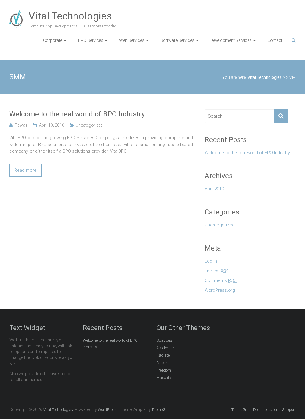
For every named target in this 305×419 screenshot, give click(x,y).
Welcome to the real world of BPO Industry (77, 114)
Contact (274, 40)
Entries (216, 271)
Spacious (164, 340)
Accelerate (165, 348)
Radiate (163, 355)
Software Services (177, 40)
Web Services (131, 40)
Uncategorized (89, 125)
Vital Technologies (70, 16)
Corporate (52, 40)
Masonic (163, 377)
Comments (221, 280)
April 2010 (214, 188)
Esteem (162, 362)
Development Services (231, 40)
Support (289, 409)
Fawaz (21, 125)
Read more (25, 170)
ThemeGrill (240, 409)
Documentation (265, 409)
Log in (211, 261)
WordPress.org (220, 290)
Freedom (163, 370)
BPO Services (90, 40)
